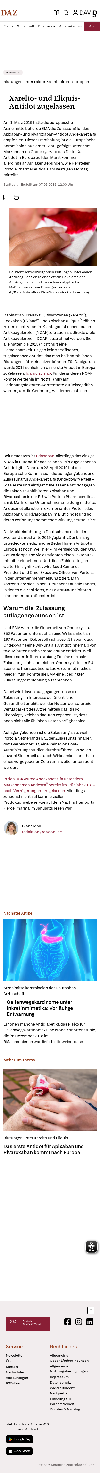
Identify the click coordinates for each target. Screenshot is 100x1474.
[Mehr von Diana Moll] (11, 829)
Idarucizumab (38, 373)
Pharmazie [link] (13, 72)
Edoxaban (45, 456)
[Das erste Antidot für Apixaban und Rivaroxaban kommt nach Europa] (50, 1100)
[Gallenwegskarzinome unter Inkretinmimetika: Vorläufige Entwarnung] (50, 950)
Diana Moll (31, 826)
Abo (92, 26)
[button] (9, 12)
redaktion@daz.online (42, 831)
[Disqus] (50, 1227)
